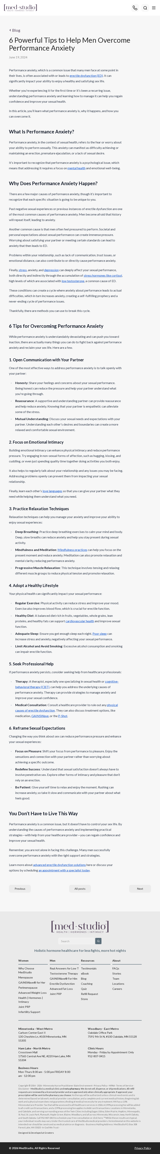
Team (115, 978)
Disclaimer (23, 1088)
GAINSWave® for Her (31, 982)
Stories (116, 973)
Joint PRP (24, 1006)
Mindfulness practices (72, 550)
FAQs (115, 968)
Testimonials (89, 968)
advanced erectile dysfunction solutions (59, 865)
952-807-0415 (96, 1056)
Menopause (25, 977)
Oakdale (27, 1111)
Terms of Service (124, 1085)
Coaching (86, 983)
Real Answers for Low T (64, 968)
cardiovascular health (80, 621)
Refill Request (89, 993)
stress (23, 270)
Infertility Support (29, 1012)
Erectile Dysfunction (62, 983)
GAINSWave (40, 716)
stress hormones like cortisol (103, 275)
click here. (98, 1118)
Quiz (84, 988)
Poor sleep (99, 633)
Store (84, 999)
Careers (117, 988)
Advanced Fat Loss (61, 988)
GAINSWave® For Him (63, 978)
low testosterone (73, 281)
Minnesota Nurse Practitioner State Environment (67, 1085)
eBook (85, 973)
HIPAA (112, 1085)
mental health (76, 168)
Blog (16, 30)
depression (51, 270)
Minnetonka (129, 1108)
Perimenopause (27, 987)
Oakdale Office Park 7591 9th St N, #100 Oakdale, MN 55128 (112, 1032)
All (80, 888)
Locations (118, 983)
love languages (52, 491)
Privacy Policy (101, 1085)
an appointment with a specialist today (64, 870)
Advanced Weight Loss (32, 992)
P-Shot (62, 716)
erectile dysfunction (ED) (86, 75)
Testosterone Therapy (64, 973)
